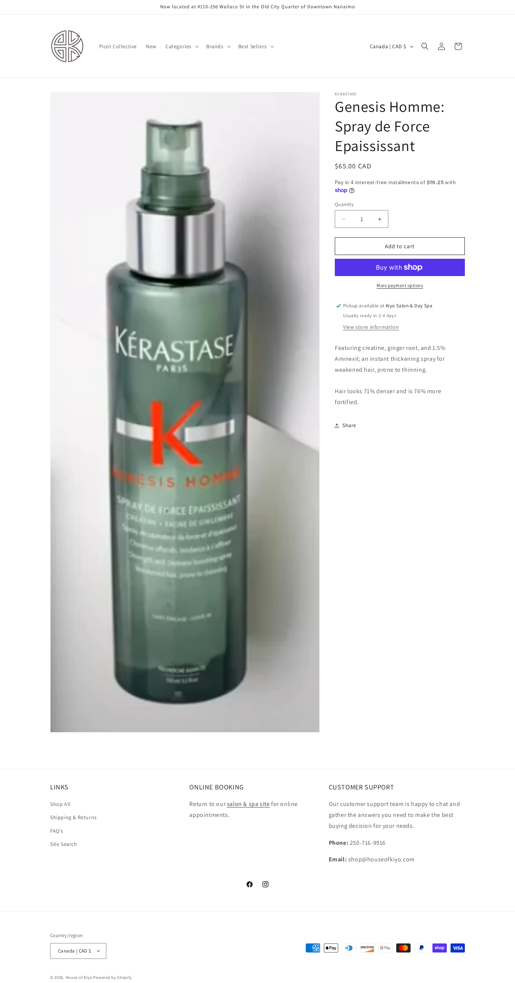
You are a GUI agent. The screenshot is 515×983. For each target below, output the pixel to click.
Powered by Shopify (112, 977)
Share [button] (349, 425)
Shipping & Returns (73, 817)
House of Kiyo (79, 977)
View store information (371, 327)
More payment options (400, 285)
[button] (181, 46)
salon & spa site (248, 804)
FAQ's (56, 830)
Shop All (60, 804)
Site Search (63, 843)
